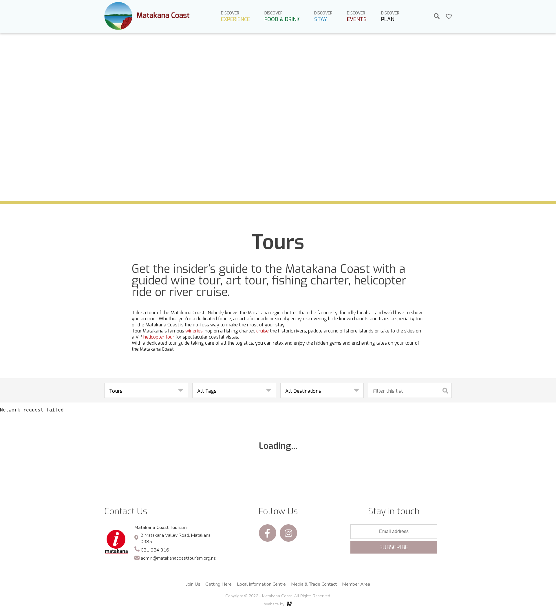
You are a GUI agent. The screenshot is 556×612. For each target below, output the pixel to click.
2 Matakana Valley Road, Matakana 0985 (175, 538)
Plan (390, 16)
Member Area (356, 584)
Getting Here (218, 584)
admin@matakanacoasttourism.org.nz (178, 558)
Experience (235, 16)
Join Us (193, 584)
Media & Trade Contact (314, 584)
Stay (323, 16)
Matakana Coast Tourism (160, 527)
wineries (194, 331)
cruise (262, 331)
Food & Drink (282, 16)
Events (357, 16)
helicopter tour (158, 337)
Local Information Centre (261, 584)
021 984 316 (155, 550)
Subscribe (393, 547)
